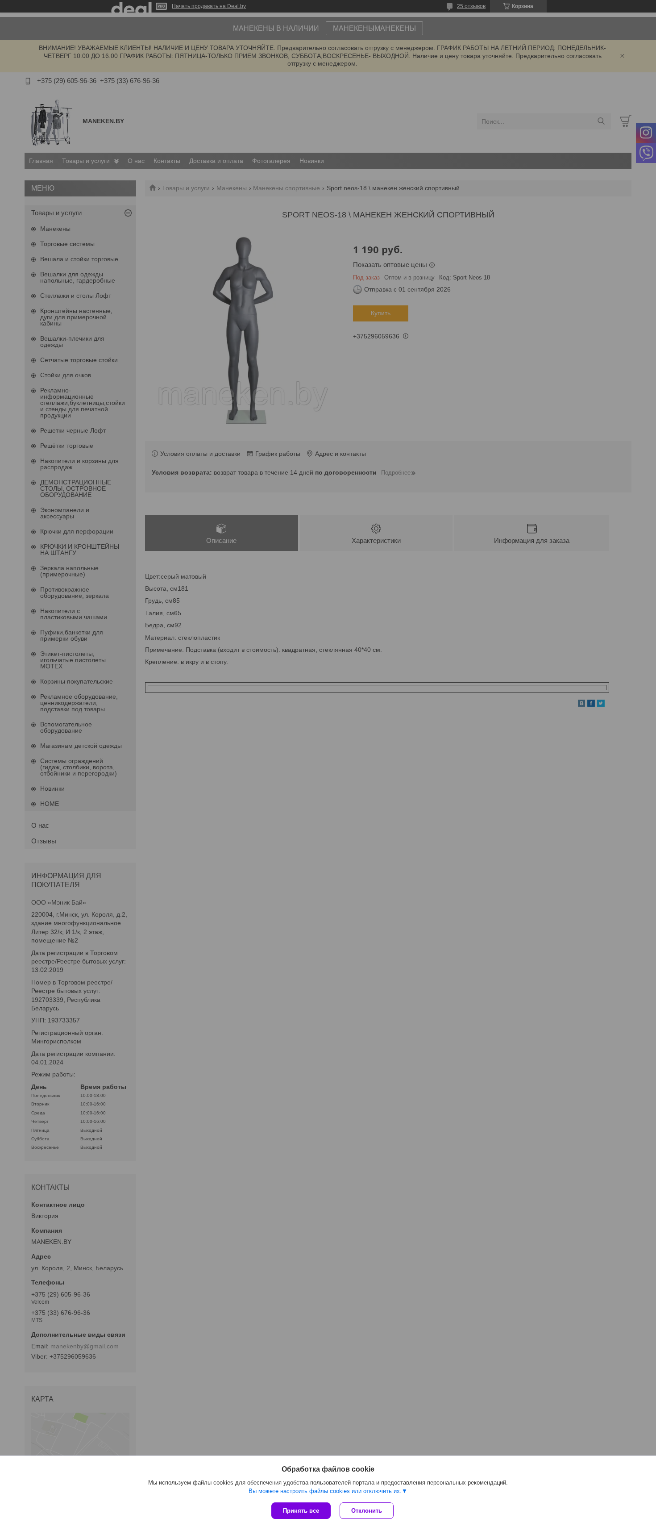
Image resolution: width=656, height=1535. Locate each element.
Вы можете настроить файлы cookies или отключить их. (325, 1491)
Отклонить (366, 1510)
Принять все (301, 1510)
